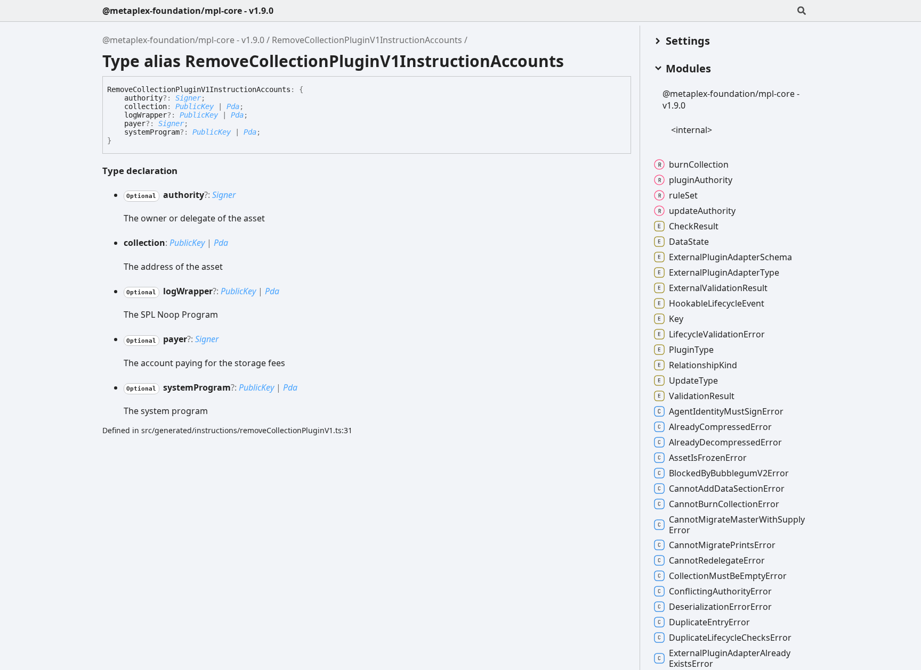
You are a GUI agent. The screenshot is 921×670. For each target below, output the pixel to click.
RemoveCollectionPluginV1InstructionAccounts (367, 40)
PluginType (691, 349)
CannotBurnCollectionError (724, 504)
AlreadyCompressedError (720, 426)
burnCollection (699, 164)
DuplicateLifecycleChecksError (730, 637)
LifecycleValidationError (717, 334)
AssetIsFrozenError (708, 457)
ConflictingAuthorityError (720, 591)
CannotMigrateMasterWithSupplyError (737, 524)
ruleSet (683, 195)
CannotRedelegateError (717, 560)
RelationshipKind (703, 365)
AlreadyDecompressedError (725, 442)
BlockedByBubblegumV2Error (729, 473)
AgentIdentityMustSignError (726, 411)
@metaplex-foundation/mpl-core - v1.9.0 (187, 10)
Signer (188, 98)
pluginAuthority (700, 180)
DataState (689, 241)
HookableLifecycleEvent (716, 303)
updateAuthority (702, 210)
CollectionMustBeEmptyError (728, 575)
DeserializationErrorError (720, 606)
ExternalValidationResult (718, 288)
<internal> (691, 130)
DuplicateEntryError (709, 622)
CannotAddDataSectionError (727, 488)
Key (676, 318)
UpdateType (693, 380)
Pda (233, 106)
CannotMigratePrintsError (722, 545)
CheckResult (693, 226)
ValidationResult (701, 396)
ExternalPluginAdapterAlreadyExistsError (729, 658)
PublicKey (194, 106)
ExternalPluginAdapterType (724, 272)
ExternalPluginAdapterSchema (730, 257)
